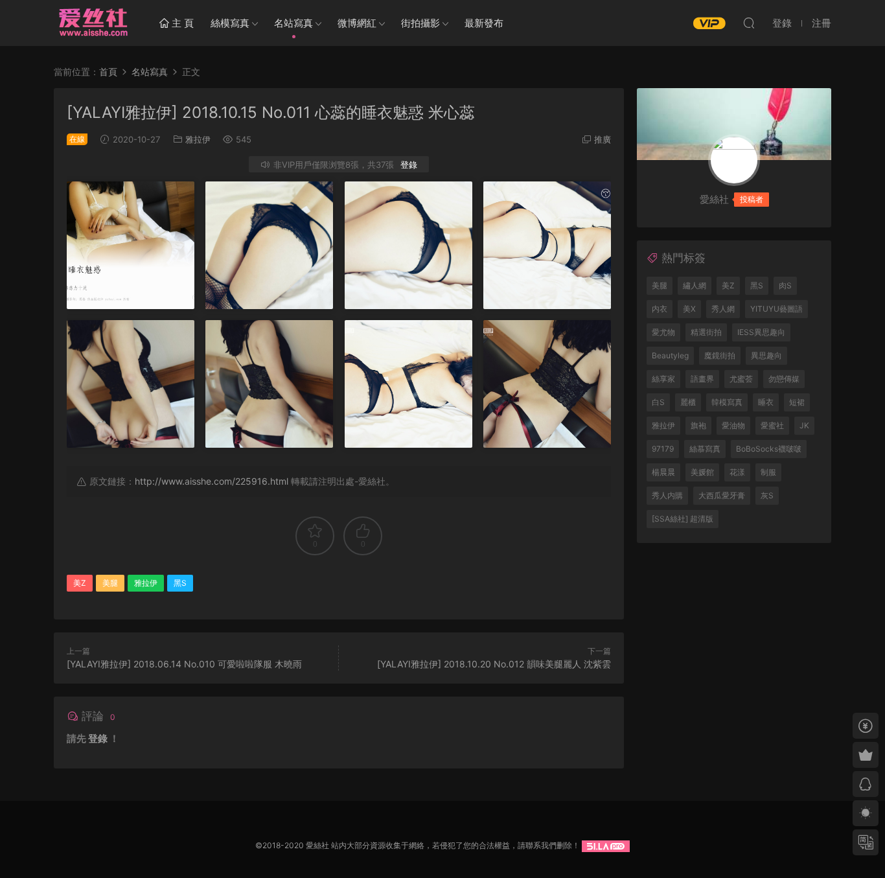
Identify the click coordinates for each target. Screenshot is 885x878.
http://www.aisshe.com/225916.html (211, 481)
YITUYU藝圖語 (776, 309)
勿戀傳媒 (783, 379)
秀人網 (723, 309)
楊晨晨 (663, 472)
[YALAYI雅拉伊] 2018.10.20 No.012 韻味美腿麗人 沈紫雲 (494, 663)
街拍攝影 (420, 23)
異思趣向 (766, 355)
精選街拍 (706, 332)
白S (658, 402)
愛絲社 (93, 22)
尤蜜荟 (741, 379)
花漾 (737, 472)
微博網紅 (357, 23)
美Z (79, 583)
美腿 (110, 583)
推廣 (602, 139)
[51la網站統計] (606, 845)
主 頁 (181, 23)
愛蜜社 (772, 425)
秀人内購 (667, 495)
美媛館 (702, 472)
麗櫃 (688, 402)
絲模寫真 (230, 23)
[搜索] (748, 22)
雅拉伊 (198, 139)
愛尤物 (663, 332)
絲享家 (663, 379)
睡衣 (766, 402)
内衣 (659, 309)
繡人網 (694, 285)
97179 (663, 449)
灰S (767, 495)
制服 (768, 472)
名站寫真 (293, 23)
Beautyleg (670, 355)
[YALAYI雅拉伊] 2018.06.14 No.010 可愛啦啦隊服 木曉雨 (184, 663)
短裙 (797, 402)
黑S (180, 583)
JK (804, 425)
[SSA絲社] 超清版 (682, 519)
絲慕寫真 (704, 449)
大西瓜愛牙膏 (721, 495)
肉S (785, 285)
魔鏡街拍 (719, 355)
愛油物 (733, 425)
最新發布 (484, 23)
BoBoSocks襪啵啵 (768, 449)
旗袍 (698, 425)
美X (689, 309)
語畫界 (702, 379)
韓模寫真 (726, 402)
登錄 (408, 164)
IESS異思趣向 (761, 332)
